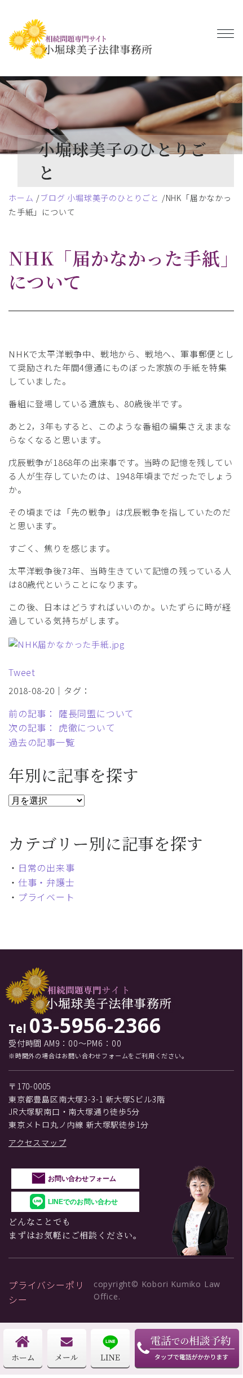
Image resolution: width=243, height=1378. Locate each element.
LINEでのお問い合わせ (83, 1202)
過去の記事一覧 (41, 742)
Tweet (22, 672)
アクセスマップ (37, 1142)
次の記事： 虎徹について (62, 727)
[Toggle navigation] (225, 31)
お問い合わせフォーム (82, 1179)
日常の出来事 (46, 867)
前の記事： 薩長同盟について (71, 713)
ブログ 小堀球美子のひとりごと (99, 197)
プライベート (46, 897)
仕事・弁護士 (46, 882)
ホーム (20, 197)
